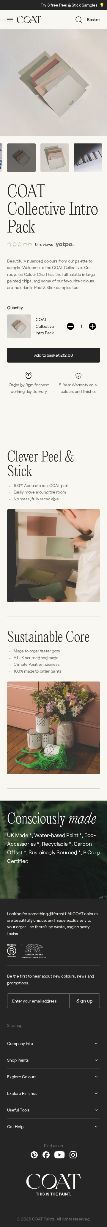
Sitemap (14, 1025)
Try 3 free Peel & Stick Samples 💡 (48, 4)
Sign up (84, 1000)
